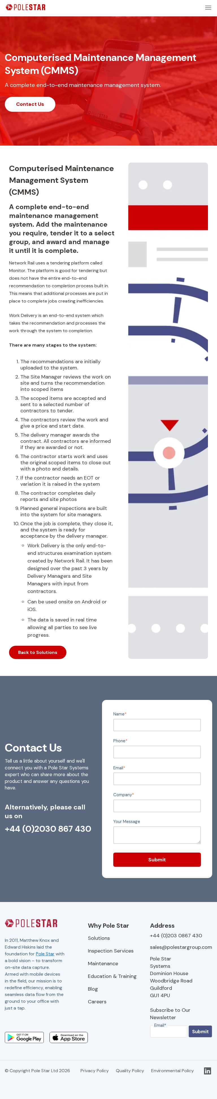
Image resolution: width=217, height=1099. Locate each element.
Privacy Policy (95, 1071)
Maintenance (103, 963)
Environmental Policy (172, 1071)
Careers (97, 1001)
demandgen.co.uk (23, 1021)
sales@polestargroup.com (181, 947)
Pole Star (45, 954)
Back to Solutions (37, 652)
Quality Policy (130, 1071)
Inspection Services (111, 950)
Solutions (99, 938)
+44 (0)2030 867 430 (48, 828)
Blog (93, 989)
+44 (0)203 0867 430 (176, 935)
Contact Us (30, 104)
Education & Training (112, 976)
